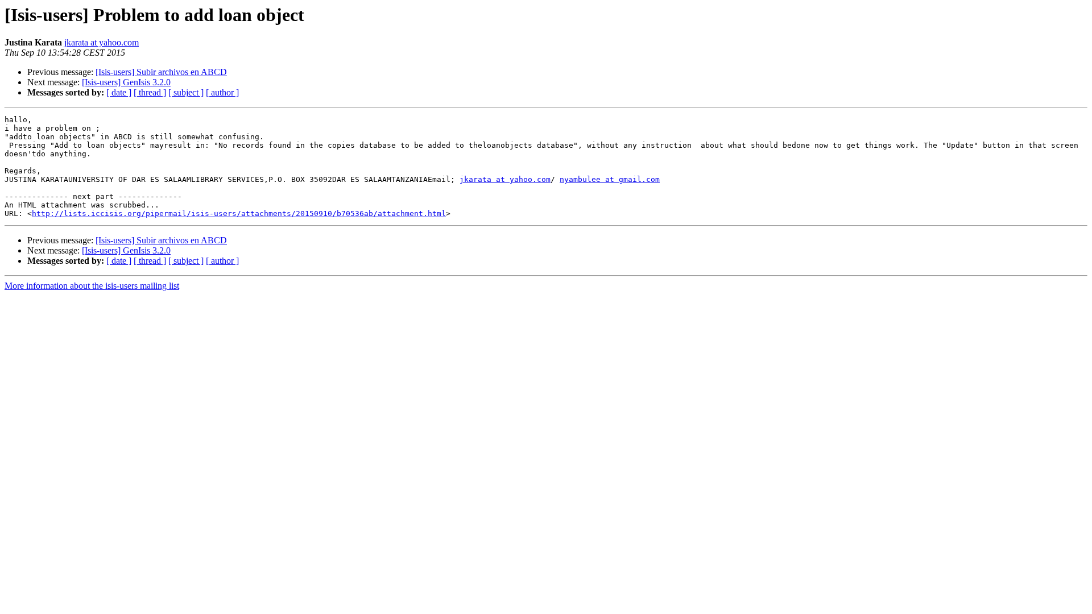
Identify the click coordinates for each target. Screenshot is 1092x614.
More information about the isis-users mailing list (92, 286)
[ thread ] (150, 92)
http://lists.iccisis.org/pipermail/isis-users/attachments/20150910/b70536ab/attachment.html (239, 213)
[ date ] (118, 92)
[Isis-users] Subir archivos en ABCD (161, 72)
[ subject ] (186, 92)
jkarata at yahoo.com (101, 42)
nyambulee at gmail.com (610, 179)
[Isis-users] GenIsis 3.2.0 (126, 82)
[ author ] (222, 92)
